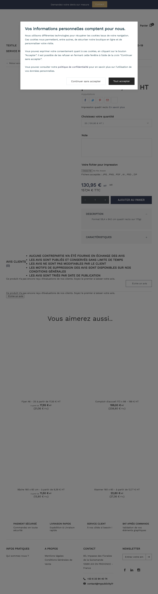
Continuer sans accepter (86, 81)
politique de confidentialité (73, 67)
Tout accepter (121, 81)
